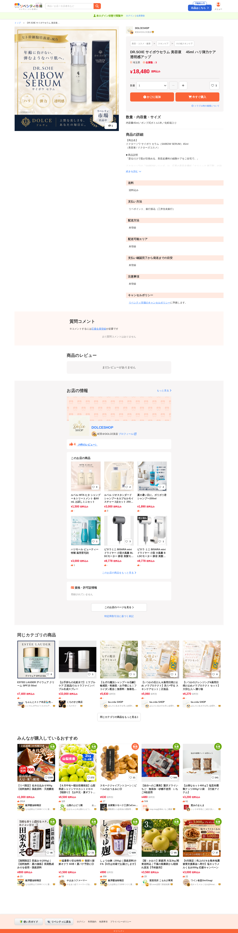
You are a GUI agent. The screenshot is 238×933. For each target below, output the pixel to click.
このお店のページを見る (118, 607)
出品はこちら (198, 7)
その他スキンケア (184, 43)
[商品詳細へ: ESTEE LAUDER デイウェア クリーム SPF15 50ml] (36, 676)
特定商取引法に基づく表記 (119, 616)
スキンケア (163, 43)
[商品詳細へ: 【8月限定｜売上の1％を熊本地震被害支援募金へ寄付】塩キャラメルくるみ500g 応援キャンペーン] (202, 854)
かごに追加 (154, 96)
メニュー (218, 9)
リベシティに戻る (61, 921)
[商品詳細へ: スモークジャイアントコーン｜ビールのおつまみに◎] (119, 779)
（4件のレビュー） (87, 444)
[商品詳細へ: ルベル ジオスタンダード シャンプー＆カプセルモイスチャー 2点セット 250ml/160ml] (119, 489)
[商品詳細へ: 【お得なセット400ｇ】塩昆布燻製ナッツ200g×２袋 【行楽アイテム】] (202, 779)
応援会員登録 (98, 328)
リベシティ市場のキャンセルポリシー (149, 302)
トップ (17, 23)
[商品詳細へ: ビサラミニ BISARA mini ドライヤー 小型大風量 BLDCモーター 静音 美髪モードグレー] (119, 543)
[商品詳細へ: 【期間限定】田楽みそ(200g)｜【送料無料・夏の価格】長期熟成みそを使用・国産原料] (36, 854)
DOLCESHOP (102, 427)
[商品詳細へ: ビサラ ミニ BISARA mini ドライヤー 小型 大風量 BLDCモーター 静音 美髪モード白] (152, 543)
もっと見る (163, 390)
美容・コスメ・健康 (141, 43)
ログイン (130, 15)
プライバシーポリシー (120, 921)
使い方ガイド (31, 921)
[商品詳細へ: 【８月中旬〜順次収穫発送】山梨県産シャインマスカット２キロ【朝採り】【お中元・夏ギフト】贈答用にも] (78, 779)
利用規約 (92, 921)
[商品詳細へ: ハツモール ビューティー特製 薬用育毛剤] (86, 543)
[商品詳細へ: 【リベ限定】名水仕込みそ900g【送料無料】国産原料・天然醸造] (36, 779)
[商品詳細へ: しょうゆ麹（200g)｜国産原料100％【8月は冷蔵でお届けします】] (119, 854)
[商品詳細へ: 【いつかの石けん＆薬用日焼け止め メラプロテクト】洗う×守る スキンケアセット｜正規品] (160, 676)
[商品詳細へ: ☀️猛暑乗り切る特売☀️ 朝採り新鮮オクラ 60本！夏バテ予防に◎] (78, 854)
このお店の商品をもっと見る (118, 572)
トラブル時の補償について (206, 106)
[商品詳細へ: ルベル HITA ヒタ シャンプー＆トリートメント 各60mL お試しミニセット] (86, 489)
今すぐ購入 (199, 96)
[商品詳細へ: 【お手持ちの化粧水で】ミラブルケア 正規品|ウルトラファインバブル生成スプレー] (78, 676)
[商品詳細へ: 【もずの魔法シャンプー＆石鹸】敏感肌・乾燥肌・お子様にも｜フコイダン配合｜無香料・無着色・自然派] (119, 676)
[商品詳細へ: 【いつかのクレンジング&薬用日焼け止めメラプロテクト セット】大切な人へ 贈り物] (202, 676)
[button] (91, 6)
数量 (132, 85)
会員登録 (140, 15)
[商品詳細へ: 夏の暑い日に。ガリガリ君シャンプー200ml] (152, 489)
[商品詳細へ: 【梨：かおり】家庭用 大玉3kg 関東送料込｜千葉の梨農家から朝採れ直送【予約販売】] (160, 854)
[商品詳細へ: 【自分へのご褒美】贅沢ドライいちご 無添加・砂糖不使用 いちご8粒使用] (160, 779)
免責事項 (103, 921)
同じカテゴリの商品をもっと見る (118, 717)
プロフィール (126, 433)
